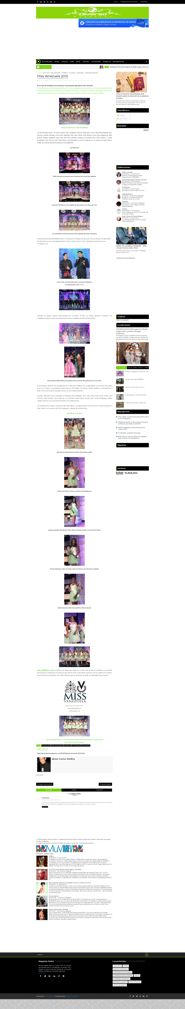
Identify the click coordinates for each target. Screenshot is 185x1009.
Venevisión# (86, 745)
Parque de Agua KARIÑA (134, 379)
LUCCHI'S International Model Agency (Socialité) (65, 869)
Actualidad (47, 62)
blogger (49, 790)
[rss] (47, 1)
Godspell (125, 201)
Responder (45, 806)
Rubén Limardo (127, 172)
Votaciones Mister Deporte (135, 403)
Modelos (107, 62)
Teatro (86, 62)
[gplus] (50, 976)
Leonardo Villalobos (122, 972)
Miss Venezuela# (57, 745)
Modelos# (67, 745)
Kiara (126, 966)
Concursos (46, 73)
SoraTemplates (49, 996)
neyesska (45, 798)
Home (39, 73)
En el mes (132, 367)
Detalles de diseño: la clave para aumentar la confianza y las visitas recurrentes (133, 423)
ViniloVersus (126, 187)
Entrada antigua (105, 784)
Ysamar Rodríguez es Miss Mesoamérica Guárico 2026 (131, 428)
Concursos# (46, 745)
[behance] (51, 1)
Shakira (51, 856)
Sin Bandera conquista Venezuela (129, 433)
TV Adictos (72, 73)
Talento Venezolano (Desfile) (58, 909)
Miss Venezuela (55, 73)
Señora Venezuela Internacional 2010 (134, 180)
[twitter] (41, 1)
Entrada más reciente (44, 784)
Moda (57, 62)
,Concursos (58, 80)
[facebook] (37, 1)
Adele (137, 975)
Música (65, 62)
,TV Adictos (82, 80)
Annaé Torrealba (121, 969)
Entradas (121, 115)
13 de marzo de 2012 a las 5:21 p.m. (52, 800)
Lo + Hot (122, 367)
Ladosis (124, 209)
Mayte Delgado (120, 985)
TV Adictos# (76, 745)
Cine (72, 62)
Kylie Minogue (134, 982)
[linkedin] (54, 976)
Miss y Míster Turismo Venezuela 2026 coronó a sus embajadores (133, 417)
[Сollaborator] (114, 23)
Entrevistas (118, 62)
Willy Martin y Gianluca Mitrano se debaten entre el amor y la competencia (132, 437)
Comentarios (122, 119)
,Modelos (75, 80)
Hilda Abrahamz (127, 194)
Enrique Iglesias (120, 982)
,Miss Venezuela (67, 80)
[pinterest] (44, 1)
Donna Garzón (53, 896)
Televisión (96, 62)
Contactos (143, 2)
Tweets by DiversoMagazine (125, 258)
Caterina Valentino (121, 978)
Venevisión (80, 73)
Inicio (116, 2)
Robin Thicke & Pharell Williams (132, 216)
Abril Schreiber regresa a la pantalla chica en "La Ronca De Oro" (70, 883)
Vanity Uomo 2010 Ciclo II (134, 387)
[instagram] (54, 1)
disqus (74, 790)
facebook (99, 790)
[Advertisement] (92, 41)
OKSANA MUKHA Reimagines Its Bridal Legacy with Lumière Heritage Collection (108, 67)
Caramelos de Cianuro (123, 975)
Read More (42, 973)
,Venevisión (89, 80)
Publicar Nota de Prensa (129, 2)
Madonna (117, 966)
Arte (78, 62)
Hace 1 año (143, 367)
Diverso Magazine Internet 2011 (137, 371)
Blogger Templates (71, 996)
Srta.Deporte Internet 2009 (135, 395)
